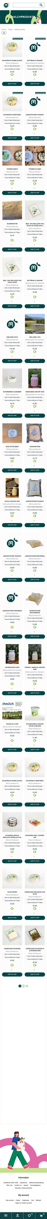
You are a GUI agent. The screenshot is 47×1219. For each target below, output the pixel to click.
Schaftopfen (12, 892)
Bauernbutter (12, 224)
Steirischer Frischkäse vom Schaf (35, 893)
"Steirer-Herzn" (12, 169)
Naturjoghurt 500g (12, 667)
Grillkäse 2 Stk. (34, 337)
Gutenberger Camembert (12, 392)
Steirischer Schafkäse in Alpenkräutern (35, 949)
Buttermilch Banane (35, 60)
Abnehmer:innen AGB (11, 1182)
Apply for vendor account (23, 1202)
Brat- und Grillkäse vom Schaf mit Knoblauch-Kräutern (35, 225)
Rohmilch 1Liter (12, 724)
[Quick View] (12, 156)
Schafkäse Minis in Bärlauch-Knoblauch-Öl (12, 836)
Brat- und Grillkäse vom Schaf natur (12, 281)
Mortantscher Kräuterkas (35, 556)
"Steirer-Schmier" (35, 169)
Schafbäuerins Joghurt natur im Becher (35, 725)
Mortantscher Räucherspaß (34, 612)
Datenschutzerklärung (36, 1182)
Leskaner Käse (35, 446)
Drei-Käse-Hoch (12, 337)
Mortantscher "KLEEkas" (35, 501)
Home (3, 29)
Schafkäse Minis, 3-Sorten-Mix (34, 836)
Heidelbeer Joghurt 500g (34, 392)
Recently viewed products (23, 1187)
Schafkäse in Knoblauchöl (12, 60)
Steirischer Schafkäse (12, 948)
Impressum (23, 1182)
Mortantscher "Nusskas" (35, 115)
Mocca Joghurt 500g (12, 501)
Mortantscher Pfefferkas (12, 611)
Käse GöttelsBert (12, 446)
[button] (6, 1215)
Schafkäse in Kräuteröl (12, 115)
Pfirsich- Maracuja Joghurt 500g (35, 668)
